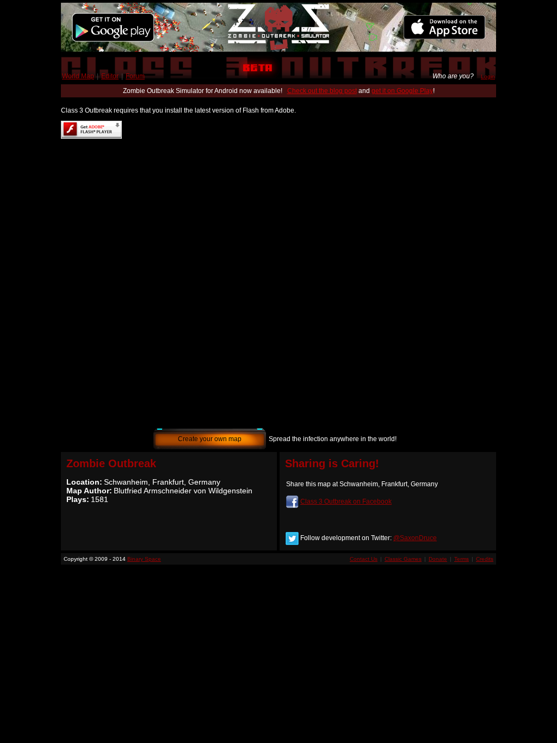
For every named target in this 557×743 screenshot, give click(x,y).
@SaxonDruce (415, 538)
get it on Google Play (402, 91)
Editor (110, 76)
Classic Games (403, 559)
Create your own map (210, 439)
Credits (484, 559)
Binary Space (144, 559)
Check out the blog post (322, 91)
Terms (461, 559)
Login (488, 76)
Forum (135, 76)
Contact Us (363, 559)
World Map (78, 76)
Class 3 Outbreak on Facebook (346, 501)
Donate (438, 559)
